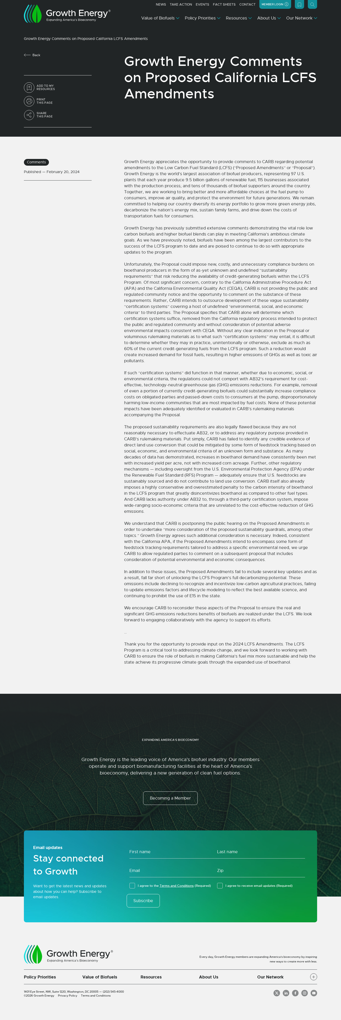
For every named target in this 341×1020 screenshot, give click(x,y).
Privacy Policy (67, 995)
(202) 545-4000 (113, 992)
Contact (247, 4)
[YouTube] (314, 993)
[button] (313, 976)
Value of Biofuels (158, 18)
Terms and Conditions (177, 886)
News (161, 4)
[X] (276, 993)
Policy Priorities (200, 18)
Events (202, 4)
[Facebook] (295, 993)
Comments (36, 162)
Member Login (272, 4)
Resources (236, 18)
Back (36, 55)
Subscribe (143, 900)
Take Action (181, 4)
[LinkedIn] (286, 993)
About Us (266, 18)
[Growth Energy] (67, 13)
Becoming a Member (170, 798)
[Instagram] (304, 993)
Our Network (299, 18)
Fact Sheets (224, 4)
